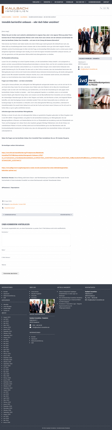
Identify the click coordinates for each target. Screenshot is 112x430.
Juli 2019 (6, 392)
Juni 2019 (6, 394)
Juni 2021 (6, 345)
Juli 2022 (6, 339)
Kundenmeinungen (95, 2)
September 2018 (8, 412)
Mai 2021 (6, 347)
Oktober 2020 (7, 361)
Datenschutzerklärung (9, 295)
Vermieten (47, 2)
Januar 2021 (7, 355)
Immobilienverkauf (10, 208)
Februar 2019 (7, 402)
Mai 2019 (6, 396)
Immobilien (69, 2)
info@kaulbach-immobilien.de (88, 69)
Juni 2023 (6, 321)
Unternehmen (35, 291)
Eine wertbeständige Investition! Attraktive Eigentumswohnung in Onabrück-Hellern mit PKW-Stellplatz (70, 300)
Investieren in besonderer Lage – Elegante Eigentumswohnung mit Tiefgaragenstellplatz (70, 306)
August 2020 (7, 366)
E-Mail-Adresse (6, 257)
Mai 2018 (6, 420)
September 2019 (8, 388)
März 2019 (6, 400)
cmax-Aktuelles (14, 204)
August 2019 (7, 390)
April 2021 (6, 349)
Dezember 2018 (8, 406)
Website (4, 265)
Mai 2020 (6, 372)
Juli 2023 (6, 319)
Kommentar (5, 232)
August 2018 (7, 414)
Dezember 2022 (8, 331)
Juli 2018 (6, 416)
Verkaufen (36, 2)
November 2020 (8, 359)
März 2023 (6, 325)
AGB (5, 297)
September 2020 (8, 363)
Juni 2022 (6, 341)
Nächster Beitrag (65, 214)
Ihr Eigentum (59, 2)
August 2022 (7, 337)
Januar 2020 (7, 380)
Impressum (6, 293)
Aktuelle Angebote (36, 293)
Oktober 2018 (7, 410)
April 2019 (6, 398)
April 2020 (6, 374)
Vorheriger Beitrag (10, 214)
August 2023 (7, 317)
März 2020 (6, 376)
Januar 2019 (7, 404)
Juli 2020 (6, 368)
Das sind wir (80, 2)
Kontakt (106, 2)
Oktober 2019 (7, 386)
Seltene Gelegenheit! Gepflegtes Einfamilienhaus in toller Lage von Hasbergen (68, 293)
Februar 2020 (7, 378)
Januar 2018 (7, 422)
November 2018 (8, 408)
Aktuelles (6, 304)
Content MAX (22, 204)
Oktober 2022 (7, 333)
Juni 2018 (6, 418)
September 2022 (8, 335)
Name (3, 250)
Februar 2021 (7, 353)
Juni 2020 (6, 370)
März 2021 (6, 351)
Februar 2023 (7, 327)
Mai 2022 (6, 343)
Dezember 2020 (8, 357)
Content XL (6, 310)
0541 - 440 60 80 (85, 67)
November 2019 (8, 384)
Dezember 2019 (8, 382)
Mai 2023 (6, 323)
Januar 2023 (7, 329)
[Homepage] (15, 10)
